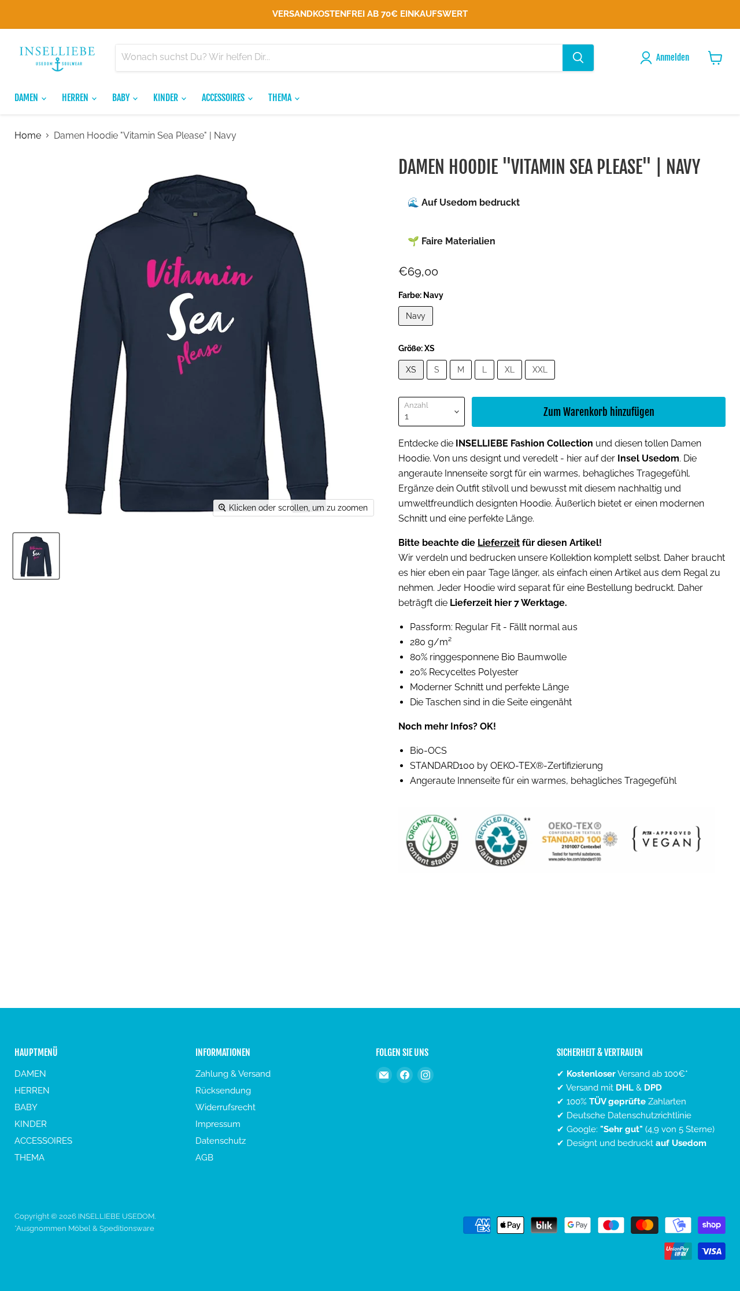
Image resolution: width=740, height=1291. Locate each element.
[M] (462, 382)
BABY (121, 97)
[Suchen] (578, 57)
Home (27, 136)
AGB (204, 1157)
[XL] (511, 382)
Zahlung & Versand (233, 1074)
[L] (486, 382)
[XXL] (541, 382)
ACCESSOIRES (224, 97)
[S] (438, 382)
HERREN (76, 97)
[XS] (412, 382)
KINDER (166, 97)
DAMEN (27, 97)
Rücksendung (223, 1090)
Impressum (217, 1124)
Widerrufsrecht (225, 1107)
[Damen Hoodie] (36, 556)
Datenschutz (220, 1141)
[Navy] (417, 328)
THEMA (280, 97)
